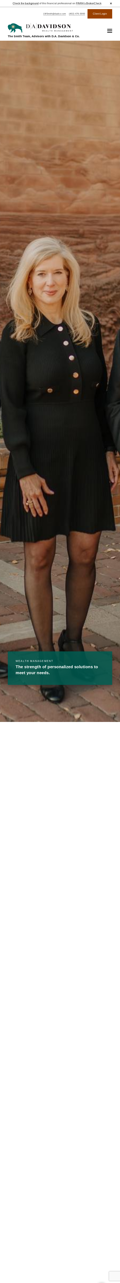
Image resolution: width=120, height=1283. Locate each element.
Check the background (26, 3)
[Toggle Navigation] (109, 31)
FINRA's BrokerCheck (88, 3)
